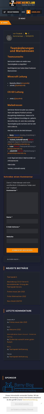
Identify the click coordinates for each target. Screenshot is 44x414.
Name (9, 217)
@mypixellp (25, 83)
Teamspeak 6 (12, 277)
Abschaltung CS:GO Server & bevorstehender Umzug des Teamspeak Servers (17, 284)
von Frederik (17, 34)
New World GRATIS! (14, 301)
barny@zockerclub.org (15, 137)
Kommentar (12, 190)
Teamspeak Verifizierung (18, 349)
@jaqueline (18, 98)
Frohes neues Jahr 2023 (16, 292)
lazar (15, 149)
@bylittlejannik (20, 85)
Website (10, 237)
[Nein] (41, 403)
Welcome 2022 (15, 330)
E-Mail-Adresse (13, 227)
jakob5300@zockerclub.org (17, 153)
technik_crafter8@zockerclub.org (19, 144)
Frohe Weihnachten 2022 (16, 296)
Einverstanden (22, 404)
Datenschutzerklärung (30, 400)
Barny (9, 347)
